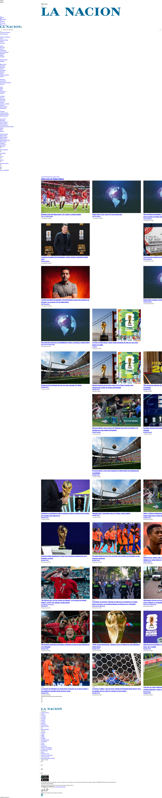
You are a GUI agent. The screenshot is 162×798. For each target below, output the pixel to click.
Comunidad (3, 70)
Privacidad (62, 786)
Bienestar (2, 72)
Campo (1, 49)
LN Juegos (2, 96)
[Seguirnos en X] (42, 765)
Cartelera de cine (4, 113)
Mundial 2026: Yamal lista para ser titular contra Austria (111, 513)
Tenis (1, 90)
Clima (1, 38)
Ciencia (1, 73)
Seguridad (2, 65)
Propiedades (3, 50)
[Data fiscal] (42, 795)
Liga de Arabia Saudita (47, 216)
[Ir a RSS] (42, 773)
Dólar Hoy (2, 47)
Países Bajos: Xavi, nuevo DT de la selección (107, 214)
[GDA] (44, 791)
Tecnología (2, 99)
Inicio (3, 17)
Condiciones (57, 786)
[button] (81, 98)
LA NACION (44, 176)
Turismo (2, 97)
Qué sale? (2, 111)
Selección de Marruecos (98, 606)
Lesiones (94, 347)
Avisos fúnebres (4, 122)
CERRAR (1, 0)
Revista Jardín (3, 141)
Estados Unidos (3, 59)
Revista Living (3, 138)
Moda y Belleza (3, 106)
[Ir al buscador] (42, 6)
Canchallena (3, 91)
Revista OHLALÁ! (4, 134)
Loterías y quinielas (4, 103)
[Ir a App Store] (45, 780)
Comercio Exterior (4, 52)
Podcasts (2, 105)
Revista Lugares (4, 137)
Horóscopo (2, 100)
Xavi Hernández (96, 216)
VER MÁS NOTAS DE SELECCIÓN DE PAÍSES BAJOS (51, 696)
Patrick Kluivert (147, 562)
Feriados (2, 102)
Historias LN (44, 606)
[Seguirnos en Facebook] (42, 761)
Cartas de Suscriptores (5, 82)
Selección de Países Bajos (53, 176)
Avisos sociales (3, 123)
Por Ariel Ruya (147, 691)
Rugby (1, 88)
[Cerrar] (21, 27)
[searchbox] (80, 29)
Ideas (1, 129)
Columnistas (3, 81)
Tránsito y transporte (5, 37)
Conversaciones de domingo (7, 126)
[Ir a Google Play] (45, 778)
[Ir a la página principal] (81, 15)
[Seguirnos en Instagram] (42, 769)
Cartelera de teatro (4, 114)
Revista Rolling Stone (5, 140)
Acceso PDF (3, 119)
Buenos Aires (3, 64)
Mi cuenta (4, 25)
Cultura (2, 69)
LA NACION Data (4, 40)
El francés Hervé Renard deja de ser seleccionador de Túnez (61, 385)
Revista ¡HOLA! (3, 135)
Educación (2, 67)
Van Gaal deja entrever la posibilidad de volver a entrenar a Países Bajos (65, 342)
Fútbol (1, 87)
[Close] (42, 698)
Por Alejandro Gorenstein (47, 604)
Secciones (4, 19)
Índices (1, 55)
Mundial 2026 (45, 387)
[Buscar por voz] (160, 29)
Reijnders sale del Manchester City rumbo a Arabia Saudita (61, 214)
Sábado (2, 128)
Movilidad (2, 53)
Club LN (3, 23)
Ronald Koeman (96, 432)
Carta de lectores (4, 125)
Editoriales (2, 79)
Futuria (1, 46)
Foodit (3, 21)
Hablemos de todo (4, 75)
